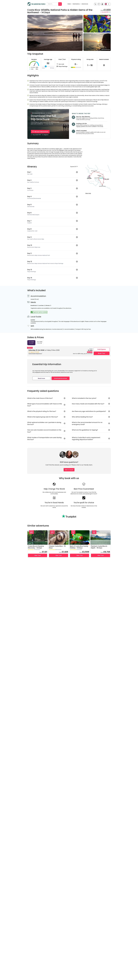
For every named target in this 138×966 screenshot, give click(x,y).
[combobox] (52, 4)
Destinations (76, 4)
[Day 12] (77, 261)
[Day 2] (77, 180)
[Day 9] (77, 237)
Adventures (85, 4)
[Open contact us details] (95, 4)
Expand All (73, 166)
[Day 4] (77, 196)
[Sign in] (102, 4)
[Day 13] (77, 270)
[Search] (60, 4)
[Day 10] (77, 245)
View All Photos (105, 49)
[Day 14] (77, 278)
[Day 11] (77, 253)
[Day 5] (77, 205)
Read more (41, 378)
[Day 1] (77, 172)
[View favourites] (98, 4)
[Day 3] (77, 188)
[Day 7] (77, 221)
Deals (69, 4)
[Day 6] (77, 213)
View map (88, 193)
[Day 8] (77, 229)
